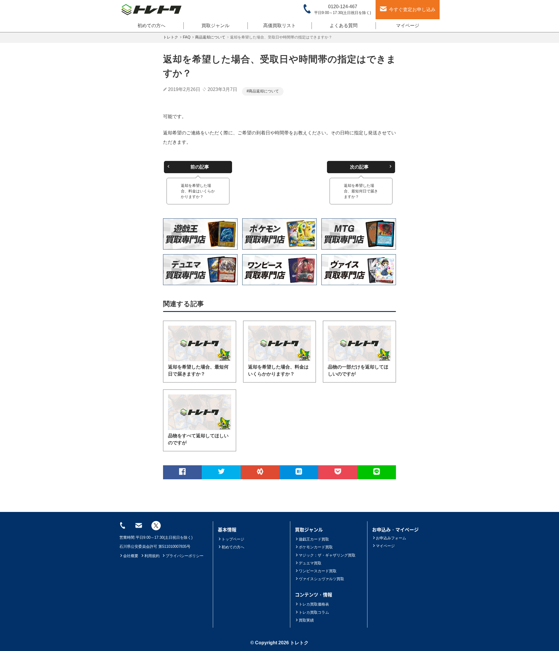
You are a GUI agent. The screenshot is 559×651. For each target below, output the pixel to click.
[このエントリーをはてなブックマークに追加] (299, 472)
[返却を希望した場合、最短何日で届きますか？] (199, 343)
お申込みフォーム (391, 538)
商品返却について (264, 91)
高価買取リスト (279, 25)
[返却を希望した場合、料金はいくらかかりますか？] (279, 343)
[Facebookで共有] (182, 472)
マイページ (407, 25)
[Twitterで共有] (221, 472)
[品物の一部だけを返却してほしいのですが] (359, 343)
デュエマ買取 (310, 563)
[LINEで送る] (376, 472)
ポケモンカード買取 (316, 547)
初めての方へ (151, 25)
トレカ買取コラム (314, 612)
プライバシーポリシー (185, 556)
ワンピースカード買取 (318, 571)
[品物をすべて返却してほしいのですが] (199, 412)
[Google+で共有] (260, 472)
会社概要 (130, 556)
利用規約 (152, 556)
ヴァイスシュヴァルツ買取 (321, 579)
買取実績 (306, 620)
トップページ (233, 539)
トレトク (299, 642)
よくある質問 (344, 25)
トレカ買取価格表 (314, 604)
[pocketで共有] (337, 472)
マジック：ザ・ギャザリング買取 (327, 555)
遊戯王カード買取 (314, 539)
